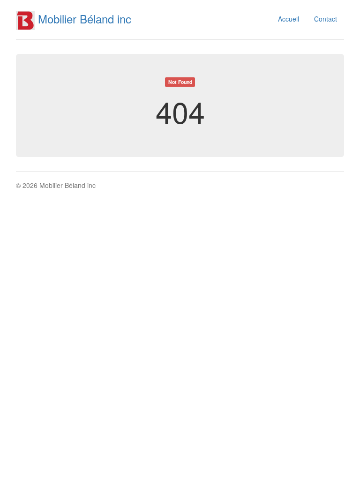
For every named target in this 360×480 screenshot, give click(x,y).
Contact (325, 18)
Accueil (288, 18)
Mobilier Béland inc (83, 18)
